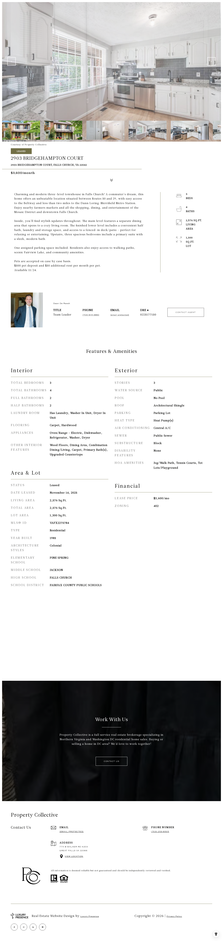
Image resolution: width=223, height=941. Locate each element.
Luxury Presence (89, 916)
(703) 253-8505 (160, 832)
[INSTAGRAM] (23, 927)
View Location (74, 856)
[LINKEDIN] (33, 927)
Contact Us (111, 761)
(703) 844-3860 (91, 315)
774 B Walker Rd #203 (74, 847)
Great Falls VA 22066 (73, 851)
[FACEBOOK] (14, 927)
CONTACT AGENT (186, 312)
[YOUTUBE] (42, 927)
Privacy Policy (174, 916)
